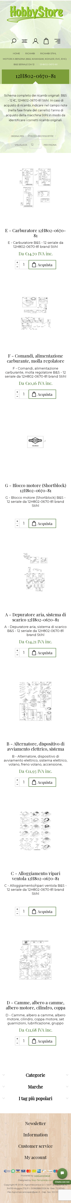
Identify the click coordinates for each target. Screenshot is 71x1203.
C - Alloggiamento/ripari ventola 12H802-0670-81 (35, 876)
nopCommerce (42, 1175)
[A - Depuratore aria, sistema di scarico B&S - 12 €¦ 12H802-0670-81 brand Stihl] (35, 572)
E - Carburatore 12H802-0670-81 (35, 233)
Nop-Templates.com (42, 1180)
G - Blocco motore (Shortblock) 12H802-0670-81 (35, 488)
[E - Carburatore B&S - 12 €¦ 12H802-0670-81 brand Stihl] (35, 188)
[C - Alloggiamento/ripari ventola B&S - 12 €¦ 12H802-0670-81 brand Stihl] (35, 831)
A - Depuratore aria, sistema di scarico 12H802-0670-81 (35, 617)
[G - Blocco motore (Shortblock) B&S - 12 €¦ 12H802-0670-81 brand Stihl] (35, 443)
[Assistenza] (62, 1173)
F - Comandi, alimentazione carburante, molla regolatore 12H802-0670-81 (35, 358)
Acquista (45, 264)
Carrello (46, 41)
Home (16, 53)
